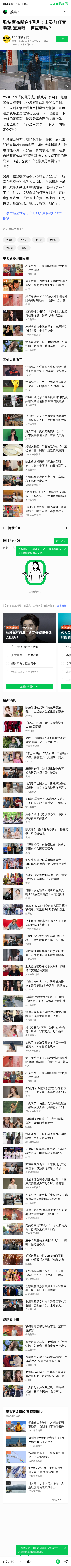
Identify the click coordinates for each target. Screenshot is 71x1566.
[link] (20, 1561)
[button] (8, 1561)
